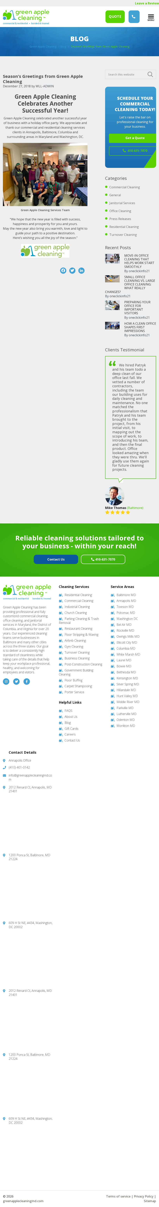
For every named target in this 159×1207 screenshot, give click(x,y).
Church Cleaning (76, 613)
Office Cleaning (120, 211)
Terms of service (118, 1196)
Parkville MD (125, 708)
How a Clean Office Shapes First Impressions (140, 327)
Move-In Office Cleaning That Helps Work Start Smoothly (139, 261)
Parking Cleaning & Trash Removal (79, 621)
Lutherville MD (127, 714)
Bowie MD (124, 666)
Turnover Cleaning (123, 235)
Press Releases (120, 219)
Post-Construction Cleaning (83, 664)
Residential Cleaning (124, 227)
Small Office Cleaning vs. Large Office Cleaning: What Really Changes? (130, 284)
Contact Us (56, 559)
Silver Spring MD (128, 684)
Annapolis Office (20, 760)
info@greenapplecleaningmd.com (30, 777)
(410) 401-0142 (19, 767)
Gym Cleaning (74, 646)
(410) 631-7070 (134, 16)
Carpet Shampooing (78, 686)
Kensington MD (127, 678)
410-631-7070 (105, 559)
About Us (71, 716)
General (115, 195)
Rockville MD (125, 630)
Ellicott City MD (127, 642)
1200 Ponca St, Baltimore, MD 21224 (29, 857)
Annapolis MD (126, 601)
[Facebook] (63, 271)
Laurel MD (124, 660)
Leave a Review (147, 3)
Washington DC (127, 619)
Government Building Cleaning (76, 672)
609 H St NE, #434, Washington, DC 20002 (30, 925)
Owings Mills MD (128, 636)
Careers (70, 734)
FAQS (68, 710)
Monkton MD (126, 726)
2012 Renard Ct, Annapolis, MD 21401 (30, 789)
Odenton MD (126, 720)
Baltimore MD (126, 595)
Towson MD (125, 607)
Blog (63, 46)
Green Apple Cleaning (26, 16)
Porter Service (74, 692)
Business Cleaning (77, 658)
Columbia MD (126, 648)
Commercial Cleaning (124, 187)
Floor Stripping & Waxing (81, 634)
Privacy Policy (143, 1196)
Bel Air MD (124, 625)
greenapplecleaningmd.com (23, 1201)
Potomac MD (126, 613)
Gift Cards (71, 728)
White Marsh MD (128, 654)
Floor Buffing (73, 680)
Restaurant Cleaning (78, 628)
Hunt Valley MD (127, 696)
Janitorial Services (122, 203)
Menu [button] (151, 20)
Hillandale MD (126, 690)
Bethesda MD (126, 672)
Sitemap (150, 1201)
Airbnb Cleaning (75, 640)
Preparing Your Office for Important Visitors (137, 307)
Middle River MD (128, 702)
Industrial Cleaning (77, 607)
